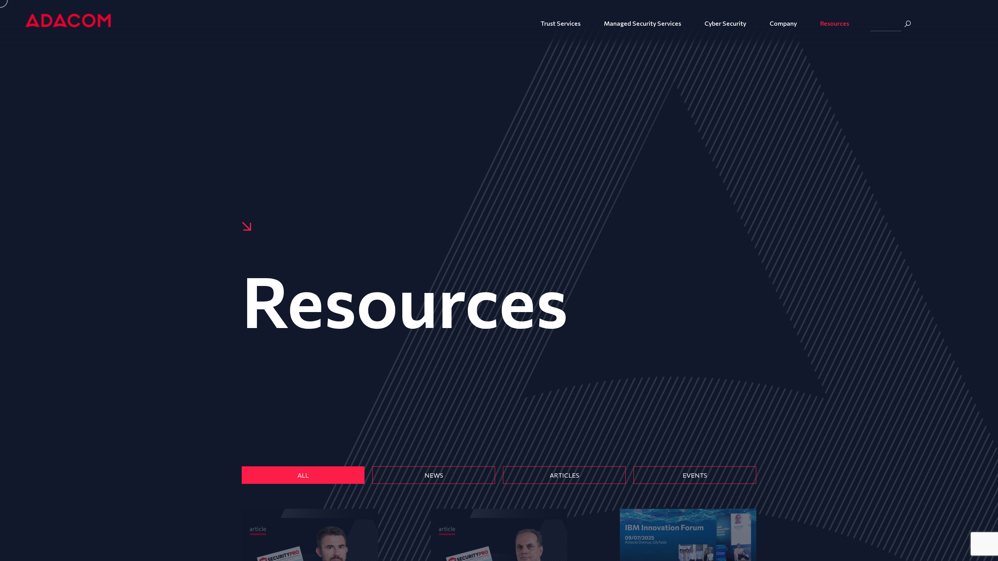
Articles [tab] (564, 475)
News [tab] (434, 475)
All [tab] (303, 475)
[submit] (907, 23)
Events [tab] (695, 475)
